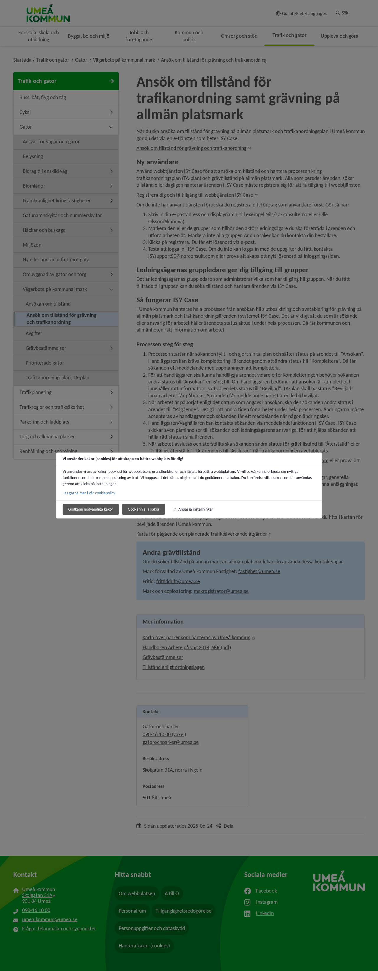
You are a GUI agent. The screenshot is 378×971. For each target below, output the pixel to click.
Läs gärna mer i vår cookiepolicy (89, 493)
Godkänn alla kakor (143, 509)
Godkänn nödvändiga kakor (90, 509)
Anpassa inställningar (195, 509)
